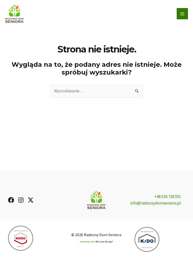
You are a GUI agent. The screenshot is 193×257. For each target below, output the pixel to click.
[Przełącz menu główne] (182, 14)
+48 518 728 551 (167, 196)
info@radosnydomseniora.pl (155, 203)
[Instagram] (21, 200)
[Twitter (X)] (31, 200)
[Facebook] (11, 200)
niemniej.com (87, 241)
